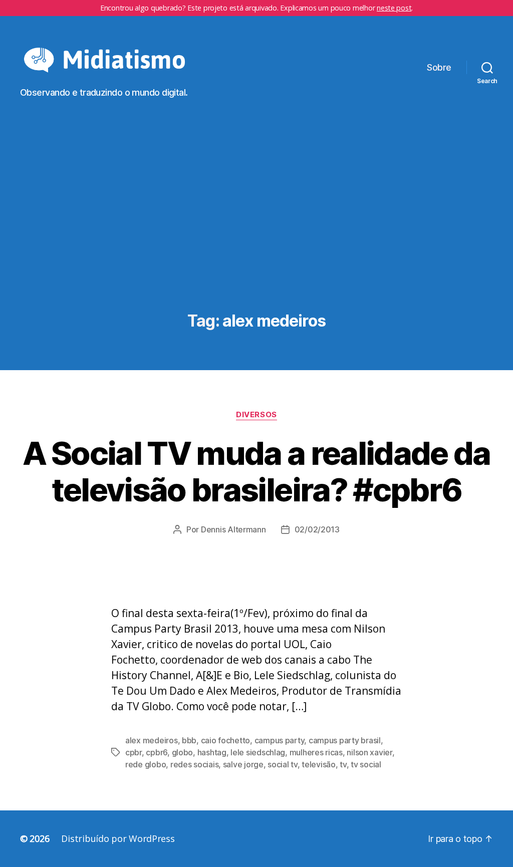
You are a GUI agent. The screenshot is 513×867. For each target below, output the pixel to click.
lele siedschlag (257, 752)
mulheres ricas (316, 752)
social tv (283, 764)
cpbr (133, 752)
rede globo (145, 764)
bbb (189, 740)
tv (343, 764)
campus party (279, 740)
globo (182, 752)
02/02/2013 (317, 529)
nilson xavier (369, 752)
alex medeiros (151, 740)
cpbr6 (156, 752)
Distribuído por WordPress (117, 838)
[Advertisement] (256, 227)
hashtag (211, 752)
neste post (394, 8)
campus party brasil (345, 740)
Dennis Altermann (233, 529)
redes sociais (194, 764)
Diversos (256, 414)
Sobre (439, 67)
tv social (366, 764)
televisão (319, 764)
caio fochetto (225, 740)
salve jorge (243, 764)
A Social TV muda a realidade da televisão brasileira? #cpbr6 (256, 471)
